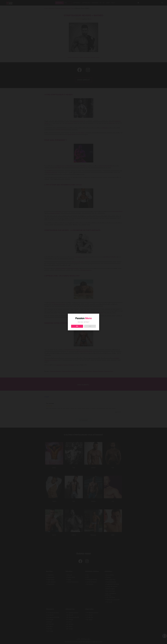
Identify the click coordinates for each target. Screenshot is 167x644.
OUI (77, 326)
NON (90, 326)
